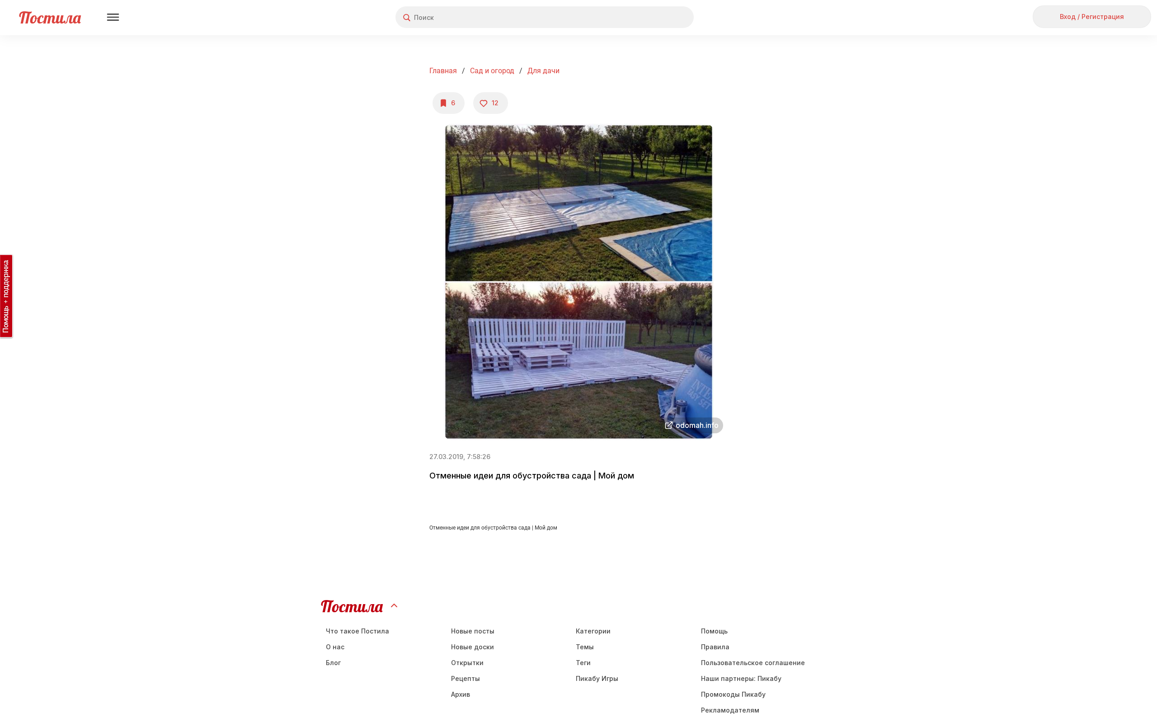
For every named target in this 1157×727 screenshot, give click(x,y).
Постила (50, 17)
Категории (593, 631)
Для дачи (543, 70)
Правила (715, 647)
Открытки (467, 662)
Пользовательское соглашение (753, 662)
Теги (583, 662)
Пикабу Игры (597, 678)
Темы (585, 647)
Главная (443, 70)
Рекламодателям (730, 710)
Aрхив (460, 694)
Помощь (714, 631)
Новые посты (472, 631)
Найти (653, 17)
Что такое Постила (357, 631)
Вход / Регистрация (1092, 16)
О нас (335, 647)
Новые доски (472, 647)
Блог (333, 662)
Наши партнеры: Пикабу (741, 678)
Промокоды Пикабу (733, 694)
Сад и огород (492, 70)
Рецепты (465, 678)
